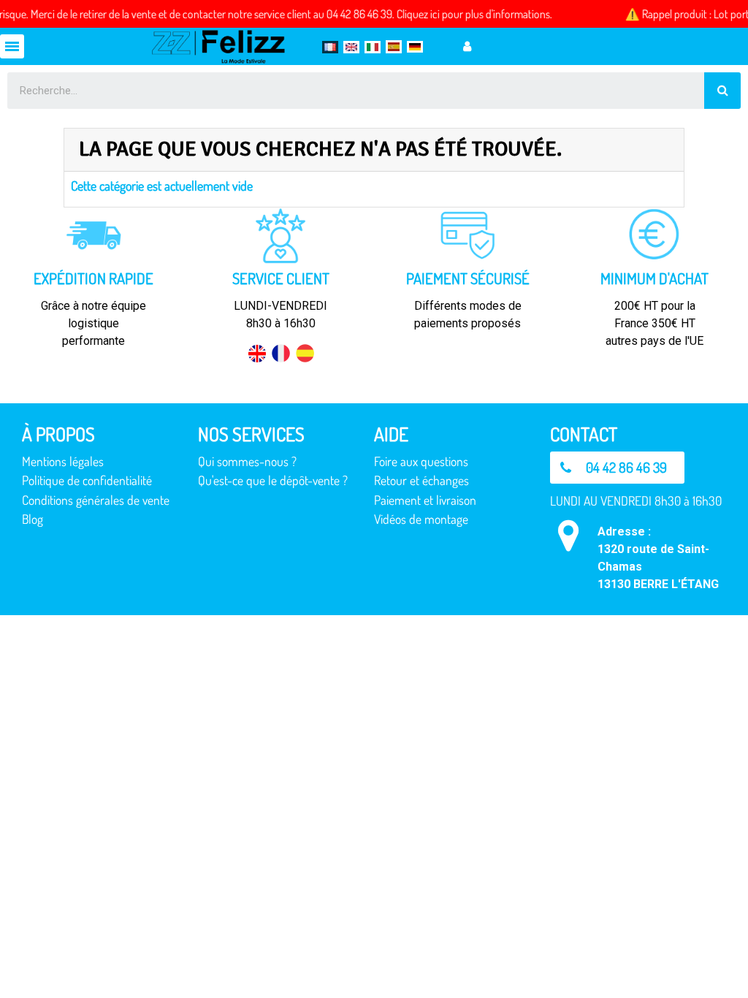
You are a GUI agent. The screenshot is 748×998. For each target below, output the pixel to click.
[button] (617, 468)
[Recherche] (722, 90)
